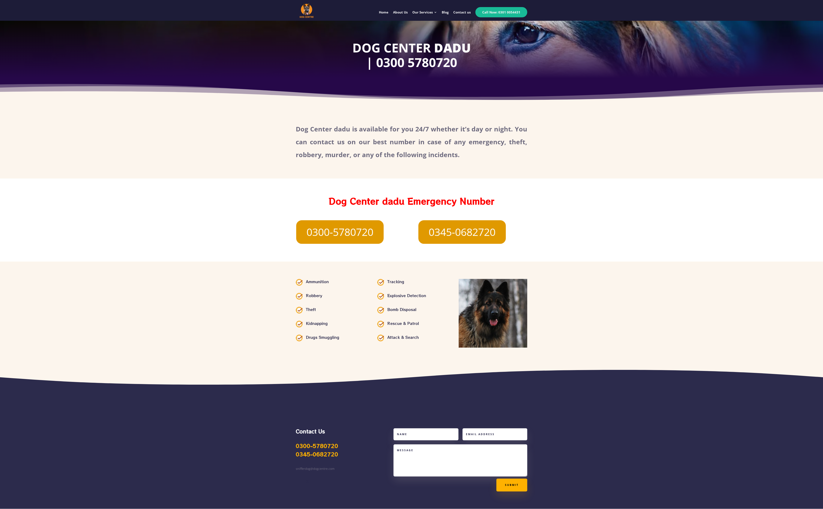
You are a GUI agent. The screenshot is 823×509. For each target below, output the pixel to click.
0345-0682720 (462, 232)
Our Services (422, 12)
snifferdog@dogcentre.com (315, 469)
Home (383, 12)
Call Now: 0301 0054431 (501, 12)
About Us (400, 12)
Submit (512, 485)
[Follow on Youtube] (316, 481)
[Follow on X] (307, 481)
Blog (445, 12)
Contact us (462, 12)
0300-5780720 (339, 232)
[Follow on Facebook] (299, 481)
